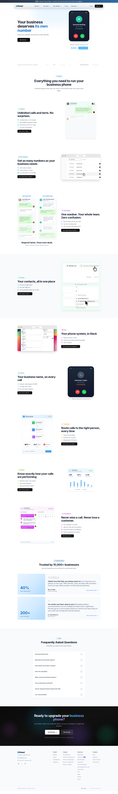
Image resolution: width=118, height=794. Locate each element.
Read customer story (91, 590)
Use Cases (45, 6)
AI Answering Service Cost (83, 767)
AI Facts (79, 776)
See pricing (66, 732)
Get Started (51, 732)
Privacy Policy (96, 762)
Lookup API (81, 757)
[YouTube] (25, 763)
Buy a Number (56, 6)
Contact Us (95, 757)
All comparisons (66, 754)
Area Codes (80, 762)
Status (79, 774)
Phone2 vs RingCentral (68, 762)
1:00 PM (40, 524)
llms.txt (79, 779)
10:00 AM (41, 521)
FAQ (78, 771)
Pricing (66, 6)
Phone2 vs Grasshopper (68, 759)
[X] (22, 763)
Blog (94, 754)
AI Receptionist (56, 759)
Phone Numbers (81, 759)
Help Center (80, 754)
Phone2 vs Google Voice (68, 757)
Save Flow (48, 451)
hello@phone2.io (23, 757)
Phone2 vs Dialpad (67, 764)
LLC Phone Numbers (82, 764)
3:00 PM (40, 527)
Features (36, 6)
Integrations (55, 762)
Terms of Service (97, 759)
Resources (73, 6)
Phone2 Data (80, 769)
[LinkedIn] (18, 763)
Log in (91, 6)
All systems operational (96, 788)
